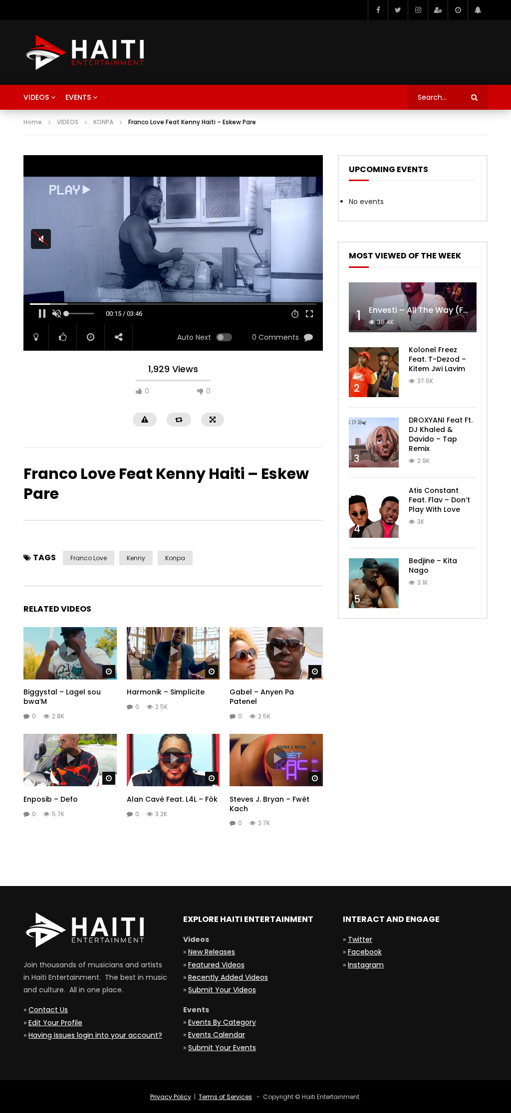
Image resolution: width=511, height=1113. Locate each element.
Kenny (136, 558)
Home (32, 122)
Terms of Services (225, 1097)
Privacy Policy (170, 1097)
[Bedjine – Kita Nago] (374, 583)
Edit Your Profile (55, 1023)
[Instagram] (418, 10)
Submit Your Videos (222, 990)
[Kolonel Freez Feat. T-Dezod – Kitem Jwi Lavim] (374, 372)
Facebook (365, 952)
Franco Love (88, 558)
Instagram (366, 965)
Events (78, 97)
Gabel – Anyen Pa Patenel (262, 696)
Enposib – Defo (50, 799)
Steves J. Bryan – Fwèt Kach (269, 804)
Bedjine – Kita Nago (433, 565)
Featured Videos (216, 965)
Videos (36, 97)
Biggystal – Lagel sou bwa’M (62, 696)
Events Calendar (216, 1035)
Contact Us (48, 1010)
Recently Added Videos (228, 977)
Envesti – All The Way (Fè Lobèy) (433, 310)
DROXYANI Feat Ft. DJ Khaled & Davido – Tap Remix (441, 434)
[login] (438, 10)
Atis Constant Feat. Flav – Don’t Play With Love (439, 499)
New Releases (211, 952)
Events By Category (222, 1022)
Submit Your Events (222, 1048)
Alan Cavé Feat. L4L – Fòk (172, 799)
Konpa (175, 558)
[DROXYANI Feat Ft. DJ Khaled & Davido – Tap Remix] (374, 442)
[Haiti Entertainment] (83, 52)
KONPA (103, 122)
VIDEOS (67, 122)
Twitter (360, 939)
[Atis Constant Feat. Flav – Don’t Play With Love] (374, 513)
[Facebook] (378, 10)
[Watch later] (458, 10)
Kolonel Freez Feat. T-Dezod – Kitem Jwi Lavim (437, 359)
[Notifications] (478, 10)
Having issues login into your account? (95, 1035)
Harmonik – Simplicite (166, 692)
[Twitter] (398, 10)
